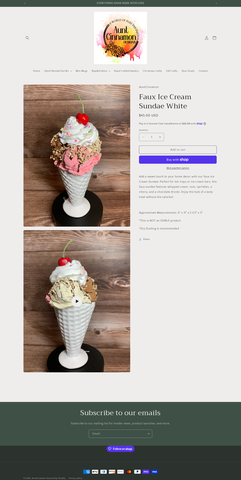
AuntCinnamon (39, 478)
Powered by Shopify (55, 478)
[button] (27, 38)
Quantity (143, 130)
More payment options (178, 168)
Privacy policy (75, 478)
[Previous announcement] (25, 3)
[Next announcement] (216, 3)
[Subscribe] (148, 434)
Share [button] (146, 239)
